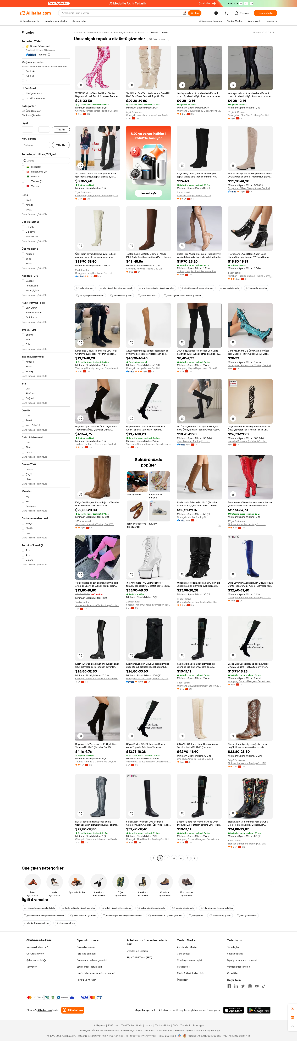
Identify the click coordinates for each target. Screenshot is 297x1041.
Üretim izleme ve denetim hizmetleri (96, 973)
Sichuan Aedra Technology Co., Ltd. (247, 524)
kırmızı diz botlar (149, 295)
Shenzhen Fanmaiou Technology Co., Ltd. (97, 605)
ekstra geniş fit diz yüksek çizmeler (184, 295)
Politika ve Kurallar (86, 979)
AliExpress (99, 1025)
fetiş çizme (197, 915)
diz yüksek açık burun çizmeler (198, 288)
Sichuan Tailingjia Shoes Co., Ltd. (194, 195)
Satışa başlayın (235, 953)
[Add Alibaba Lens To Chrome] (72, 1010)
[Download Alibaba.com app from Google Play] (259, 1010)
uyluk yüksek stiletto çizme (118, 908)
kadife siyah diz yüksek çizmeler (167, 915)
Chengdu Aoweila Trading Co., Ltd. (144, 268)
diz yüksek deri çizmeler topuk (117, 288)
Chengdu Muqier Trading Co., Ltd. (195, 517)
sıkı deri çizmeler (231, 288)
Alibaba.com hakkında (39, 940)
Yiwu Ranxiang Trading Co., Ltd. (193, 441)
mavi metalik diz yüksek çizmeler (158, 288)
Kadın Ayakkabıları (123, 32)
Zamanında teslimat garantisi (92, 960)
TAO (175, 1025)
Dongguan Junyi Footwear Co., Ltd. (93, 273)
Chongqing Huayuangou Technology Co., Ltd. (97, 195)
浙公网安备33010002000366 (205, 1035)
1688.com (113, 1025)
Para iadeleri (183, 966)
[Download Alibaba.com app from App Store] (233, 1010)
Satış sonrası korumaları (89, 966)
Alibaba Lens (44, 1010)
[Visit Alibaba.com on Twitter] (243, 986)
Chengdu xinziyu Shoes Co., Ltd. (143, 368)
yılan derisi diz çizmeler (85, 915)
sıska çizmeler (86, 288)
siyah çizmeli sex (67, 923)
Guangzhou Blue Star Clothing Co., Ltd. (248, 115)
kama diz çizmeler (258, 288)
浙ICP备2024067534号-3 (236, 1035)
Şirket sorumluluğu (36, 960)
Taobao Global (162, 1025)
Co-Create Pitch (35, 953)
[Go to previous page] (153, 858)
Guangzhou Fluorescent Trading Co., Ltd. (249, 365)
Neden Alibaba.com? (37, 947)
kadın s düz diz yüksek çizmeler (80, 908)
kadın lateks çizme (122, 295)
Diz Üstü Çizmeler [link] (159, 32)
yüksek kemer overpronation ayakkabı (45, 915)
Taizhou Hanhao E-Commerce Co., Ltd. (95, 444)
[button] (185, 13)
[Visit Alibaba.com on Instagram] (250, 986)
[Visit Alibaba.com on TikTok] (264, 986)
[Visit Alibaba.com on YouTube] (257, 986)
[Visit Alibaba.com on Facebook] (229, 986)
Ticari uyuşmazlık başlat (189, 960)
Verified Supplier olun (238, 966)
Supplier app (142, 1010)
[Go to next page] (194, 858)
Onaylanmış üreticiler (138, 951)
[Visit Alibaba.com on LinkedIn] (236, 986)
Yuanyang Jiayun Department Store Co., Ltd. (199, 368)
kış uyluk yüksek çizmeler (92, 295)
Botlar (141, 32)
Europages (198, 1025)
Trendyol (185, 1025)
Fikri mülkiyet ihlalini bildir (190, 973)
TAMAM (60, 129)
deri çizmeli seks (248, 915)
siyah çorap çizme (221, 915)
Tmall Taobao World (131, 1025)
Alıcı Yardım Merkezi (187, 947)
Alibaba (78, 32)
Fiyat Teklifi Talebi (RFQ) (139, 957)
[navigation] (46, 446)
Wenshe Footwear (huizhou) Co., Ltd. (247, 441)
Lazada (148, 1025)
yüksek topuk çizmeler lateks (41, 908)
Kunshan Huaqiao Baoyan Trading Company (250, 275)
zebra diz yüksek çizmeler (153, 908)
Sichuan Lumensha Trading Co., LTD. (94, 524)
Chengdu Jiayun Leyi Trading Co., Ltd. (197, 602)
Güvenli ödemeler (86, 947)
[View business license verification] (179, 1036)
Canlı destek (183, 953)
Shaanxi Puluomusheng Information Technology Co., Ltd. (148, 604)
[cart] (227, 13)
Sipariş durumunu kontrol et (242, 960)
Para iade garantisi (86, 953)
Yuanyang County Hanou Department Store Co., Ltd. (199, 110)
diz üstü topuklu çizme (38, 923)
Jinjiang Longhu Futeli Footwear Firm (196, 271)
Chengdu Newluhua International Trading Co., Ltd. (148, 115)
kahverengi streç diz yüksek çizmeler (124, 915)
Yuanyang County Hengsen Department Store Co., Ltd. (97, 368)
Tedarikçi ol (233, 947)
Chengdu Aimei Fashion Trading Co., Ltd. (96, 110)
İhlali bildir (182, 979)
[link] (292, 1008)
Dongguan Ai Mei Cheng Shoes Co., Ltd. (249, 188)
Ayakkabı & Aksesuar (98, 32)
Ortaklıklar (232, 973)
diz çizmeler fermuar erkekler (219, 908)
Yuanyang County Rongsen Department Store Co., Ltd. (148, 444)
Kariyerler (31, 966)
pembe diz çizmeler (185, 908)
